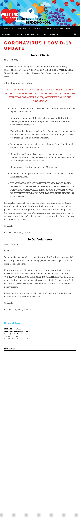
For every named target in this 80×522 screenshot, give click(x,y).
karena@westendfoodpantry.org (17, 334)
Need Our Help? (24, 29)
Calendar (54, 34)
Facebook (9, 348)
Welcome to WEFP (8, 29)
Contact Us (17, 34)
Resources (5, 34)
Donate (69, 29)
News (45, 34)
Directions (29, 34)
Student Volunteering (54, 29)
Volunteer (37, 29)
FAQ (38, 34)
